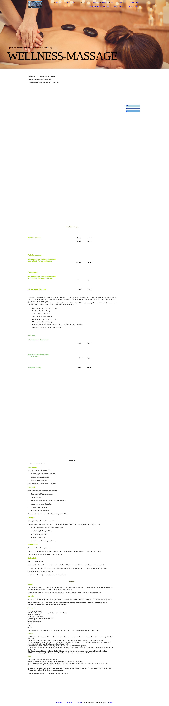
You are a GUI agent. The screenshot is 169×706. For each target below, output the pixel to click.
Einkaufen (134, 2)
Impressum (118, 7)
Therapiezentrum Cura (99, 7)
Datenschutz (133, 7)
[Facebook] (126, 108)
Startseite (57, 2)
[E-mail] (127, 105)
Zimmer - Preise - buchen (102, 2)
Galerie (83, 2)
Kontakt (121, 2)
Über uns (71, 2)
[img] (35, 4)
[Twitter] (127, 111)
